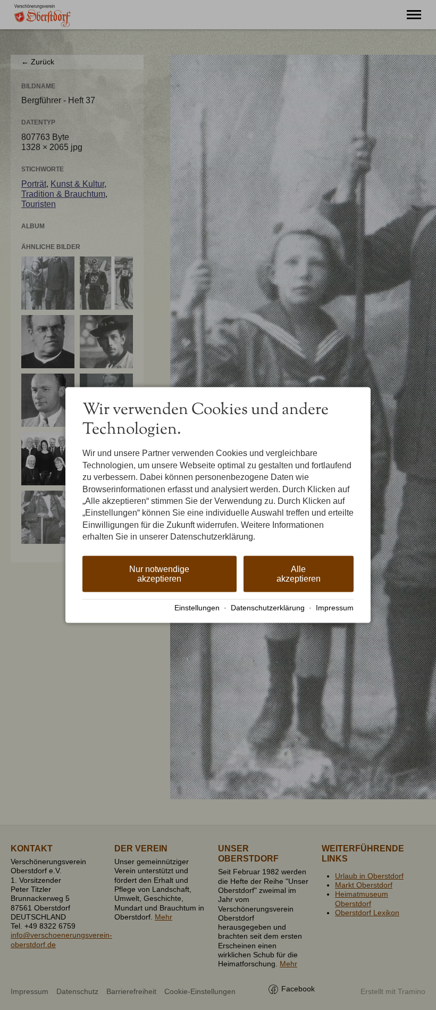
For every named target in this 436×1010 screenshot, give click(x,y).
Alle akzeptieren (298, 573)
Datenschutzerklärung (268, 608)
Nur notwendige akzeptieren (159, 573)
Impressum (335, 608)
